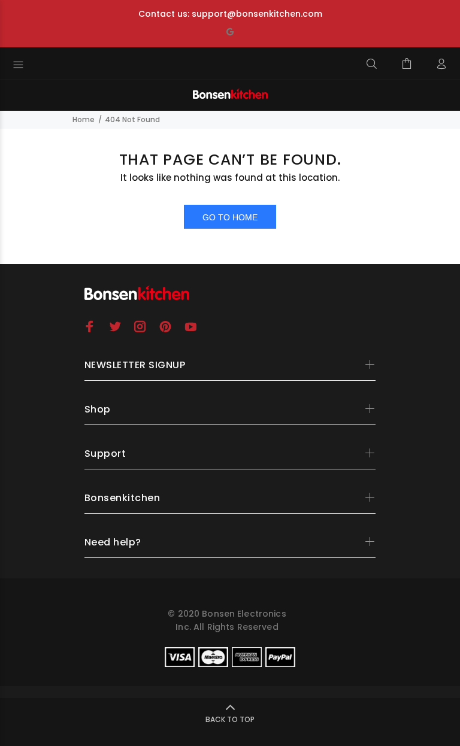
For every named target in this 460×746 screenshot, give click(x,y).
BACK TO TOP (230, 719)
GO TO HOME (230, 217)
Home (83, 119)
